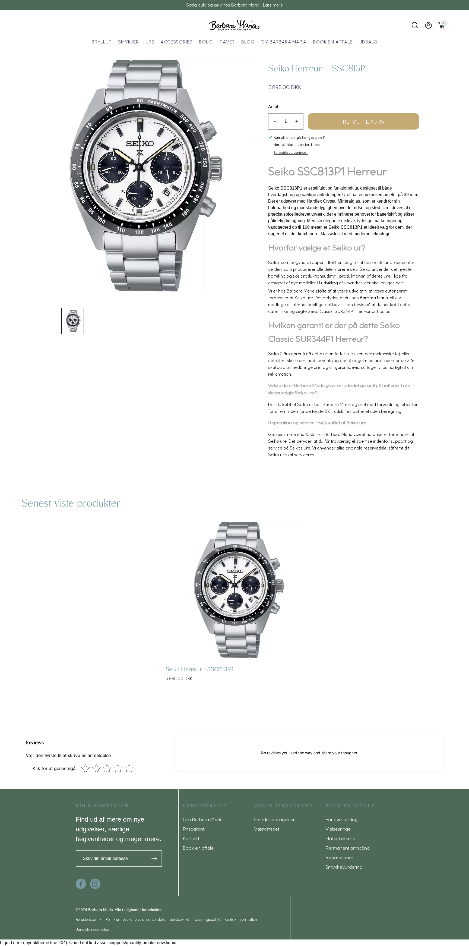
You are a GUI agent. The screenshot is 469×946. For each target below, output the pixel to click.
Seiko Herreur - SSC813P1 (199, 668)
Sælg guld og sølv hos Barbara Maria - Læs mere (234, 5)
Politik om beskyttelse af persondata (136, 919)
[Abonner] (154, 858)
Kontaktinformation (241, 919)
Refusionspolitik (89, 919)
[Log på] (428, 25)
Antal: (273, 107)
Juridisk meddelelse (92, 929)
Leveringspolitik (208, 919)
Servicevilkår (180, 919)
